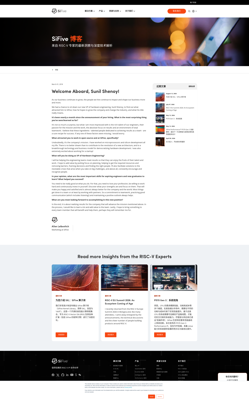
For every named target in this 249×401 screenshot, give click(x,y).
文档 (158, 378)
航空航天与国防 (118, 365)
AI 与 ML (116, 369)
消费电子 (116, 375)
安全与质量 (181, 378)
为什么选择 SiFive (183, 372)
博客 (56, 70)
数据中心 (116, 378)
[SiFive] (59, 11)
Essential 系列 (139, 372)
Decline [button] (160, 396)
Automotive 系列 (140, 369)
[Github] (62, 375)
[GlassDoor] (76, 375)
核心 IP (137, 365)
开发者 (159, 375)
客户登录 (193, 2)
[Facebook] (53, 375)
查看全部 (192, 86)
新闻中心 (159, 369)
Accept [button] (151, 396)
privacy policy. (128, 387)
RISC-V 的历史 (182, 369)
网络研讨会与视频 (162, 372)
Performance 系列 (140, 378)
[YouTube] (71, 375)
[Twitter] (57, 375)
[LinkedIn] (67, 375)
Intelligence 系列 (140, 375)
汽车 (114, 372)
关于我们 (180, 365)
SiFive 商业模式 (183, 375)
